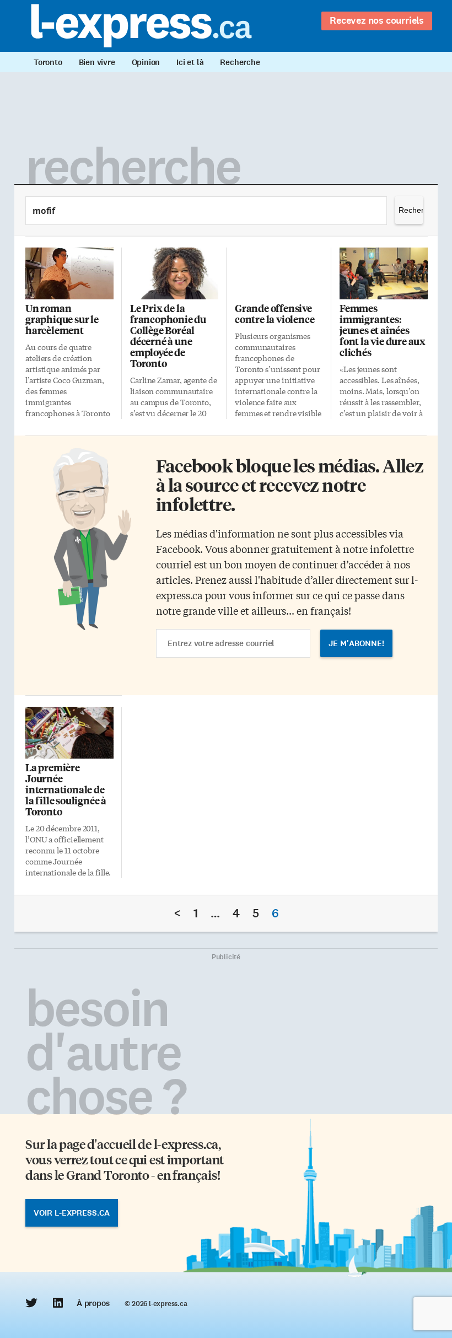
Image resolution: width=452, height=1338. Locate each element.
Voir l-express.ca (72, 1212)
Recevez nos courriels (377, 20)
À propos (93, 1303)
